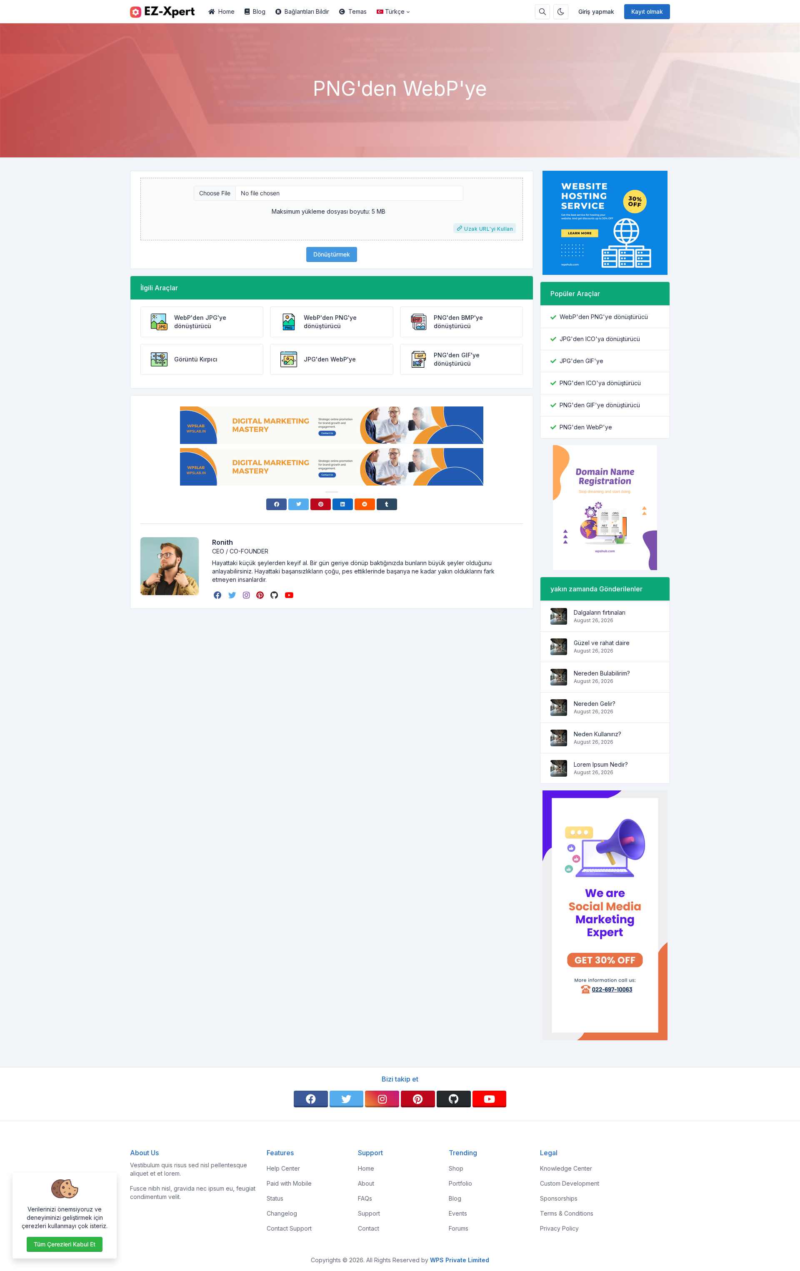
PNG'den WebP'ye (586, 427)
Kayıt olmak (647, 11)
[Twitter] (298, 504)
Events (458, 1213)
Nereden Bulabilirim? (602, 673)
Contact (368, 1228)
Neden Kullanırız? (597, 734)
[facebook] (218, 595)
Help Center (283, 1168)
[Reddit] (365, 504)
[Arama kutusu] (542, 11)
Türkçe (395, 11)
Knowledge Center (566, 1168)
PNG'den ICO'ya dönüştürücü (600, 382)
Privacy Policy (559, 1228)
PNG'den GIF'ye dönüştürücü (600, 405)
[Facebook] (276, 504)
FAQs (365, 1198)
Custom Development (569, 1183)
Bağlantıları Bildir (307, 11)
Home (226, 11)
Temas (357, 11)
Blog (259, 11)
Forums (458, 1228)
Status (275, 1198)
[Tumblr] (387, 504)
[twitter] (233, 595)
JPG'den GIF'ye (581, 360)
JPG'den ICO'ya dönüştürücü (600, 338)
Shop (456, 1168)
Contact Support (289, 1228)
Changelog (282, 1213)
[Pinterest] (320, 504)
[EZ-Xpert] (166, 12)
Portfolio (460, 1183)
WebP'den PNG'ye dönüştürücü (604, 316)
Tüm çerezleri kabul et (64, 1244)
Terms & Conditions (566, 1213)
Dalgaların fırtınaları (599, 612)
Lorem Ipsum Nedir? (601, 764)
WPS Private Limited (459, 1260)
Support (369, 1213)
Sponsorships (559, 1198)
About (366, 1183)
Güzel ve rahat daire (602, 642)
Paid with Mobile (289, 1183)
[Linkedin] (342, 504)
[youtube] (290, 595)
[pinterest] (261, 595)
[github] (275, 595)
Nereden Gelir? (594, 703)
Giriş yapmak (596, 11)
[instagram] (247, 595)
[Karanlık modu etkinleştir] (560, 11)
